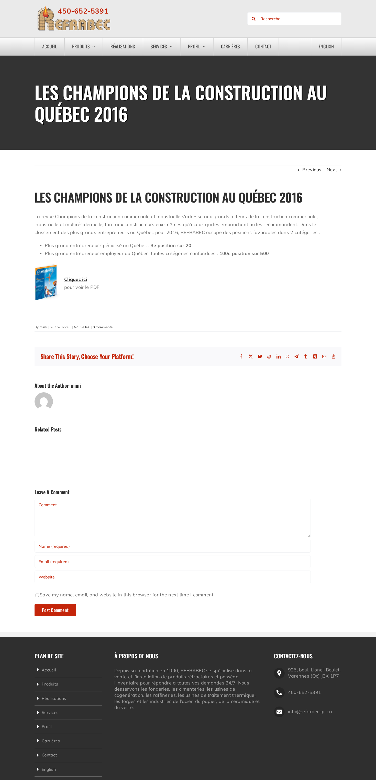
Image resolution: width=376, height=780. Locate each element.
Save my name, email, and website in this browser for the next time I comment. (127, 595)
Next (332, 170)
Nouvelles (81, 327)
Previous (311, 170)
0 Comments (103, 327)
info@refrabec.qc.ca (310, 711)
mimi (43, 327)
